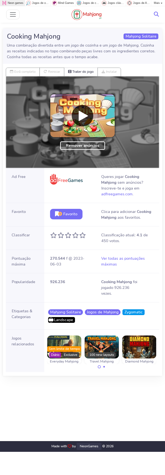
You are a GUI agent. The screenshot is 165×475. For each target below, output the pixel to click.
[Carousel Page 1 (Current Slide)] (99, 366)
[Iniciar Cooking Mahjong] (82, 115)
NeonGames (89, 446)
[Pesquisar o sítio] (156, 14)
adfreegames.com (117, 194)
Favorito (69, 214)
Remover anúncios (82, 145)
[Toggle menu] (13, 14)
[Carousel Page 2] (104, 366)
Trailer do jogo (83, 71)
